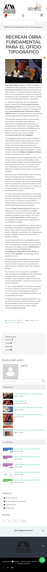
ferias (4, 521)
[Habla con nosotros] (42, 560)
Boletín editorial (11, 498)
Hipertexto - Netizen (31, 561)
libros (10, 521)
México (15, 521)
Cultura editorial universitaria (16, 501)
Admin (22, 322)
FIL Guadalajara (23, 521)
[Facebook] (8, 567)
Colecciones (10, 508)
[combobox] (23, 381)
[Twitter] (3, 567)
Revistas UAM (11, 505)
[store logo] (10, 7)
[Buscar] (43, 381)
